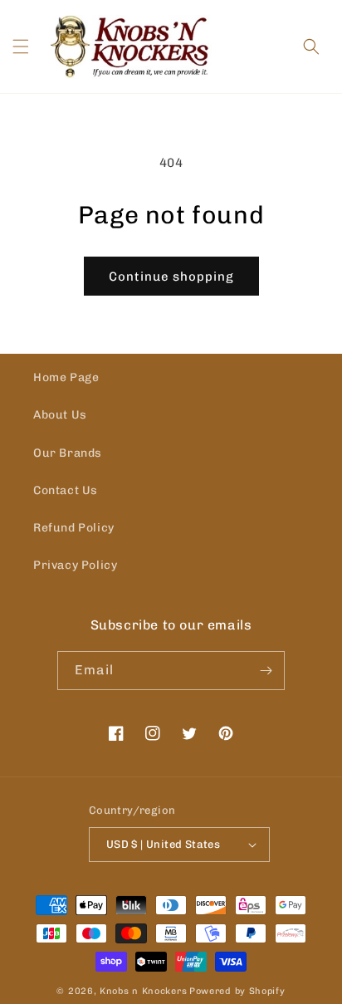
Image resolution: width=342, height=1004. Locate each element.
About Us (60, 415)
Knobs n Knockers (143, 991)
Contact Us (65, 490)
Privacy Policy (75, 565)
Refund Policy (74, 528)
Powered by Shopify (237, 991)
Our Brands (67, 453)
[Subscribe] (265, 670)
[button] (20, 46)
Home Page (66, 377)
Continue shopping (171, 276)
